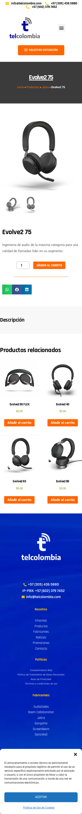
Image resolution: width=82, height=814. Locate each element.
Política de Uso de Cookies (38, 807)
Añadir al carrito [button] (19, 423)
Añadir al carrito (49, 265)
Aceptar (41, 797)
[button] (75, 754)
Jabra (45, 87)
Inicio (20, 87)
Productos (32, 87)
